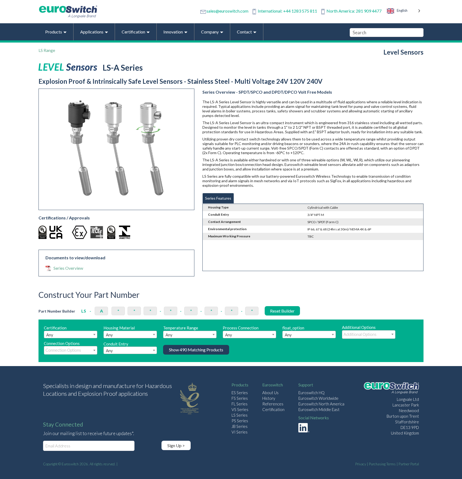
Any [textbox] (49, 334)
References (272, 403)
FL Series (240, 403)
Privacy (360, 464)
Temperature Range (180, 331)
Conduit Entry (115, 347)
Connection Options (62, 343)
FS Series (240, 398)
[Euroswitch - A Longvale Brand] (391, 388)
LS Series (240, 415)
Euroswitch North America (321, 403)
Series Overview (68, 268)
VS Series (240, 409)
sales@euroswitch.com (227, 10)
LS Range (46, 50)
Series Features (218, 198)
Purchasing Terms (382, 464)
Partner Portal (409, 464)
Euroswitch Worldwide (318, 398)
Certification (55, 331)
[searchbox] (369, 334)
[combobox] (70, 334)
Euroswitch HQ (311, 392)
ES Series (240, 392)
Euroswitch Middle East (319, 409)
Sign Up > (176, 445)
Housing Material (119, 331)
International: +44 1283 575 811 (287, 10)
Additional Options (359, 327)
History (268, 398)
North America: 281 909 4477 (354, 10)
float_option (293, 331)
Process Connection (241, 331)
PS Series (240, 420)
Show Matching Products (196, 349)
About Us (270, 392)
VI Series (240, 431)
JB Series (240, 426)
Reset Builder (282, 310)
